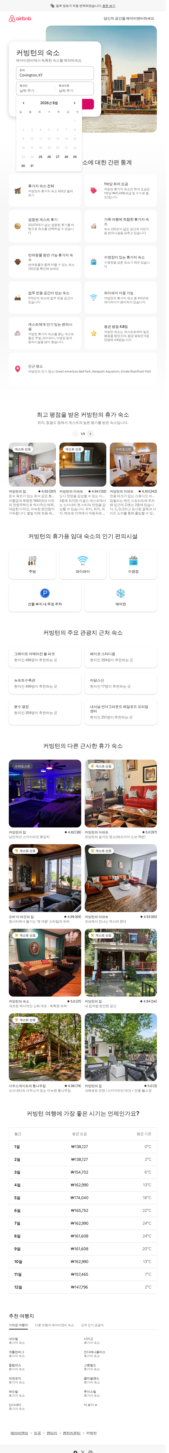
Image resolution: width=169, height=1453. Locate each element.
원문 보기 (108, 6)
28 (66, 157)
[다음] (90, 433)
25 (40, 157)
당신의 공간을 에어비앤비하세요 (129, 18)
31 (31, 166)
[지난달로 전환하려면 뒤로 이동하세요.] (23, 103)
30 (23, 166)
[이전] (75, 433)
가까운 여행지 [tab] (18, 1325)
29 (75, 157)
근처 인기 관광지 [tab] (92, 1325)
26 (49, 157)
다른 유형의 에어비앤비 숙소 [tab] (54, 1325)
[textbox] (35, 90)
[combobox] (55, 75)
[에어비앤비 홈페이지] (20, 18)
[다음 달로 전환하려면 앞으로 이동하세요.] (74, 103)
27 (57, 157)
